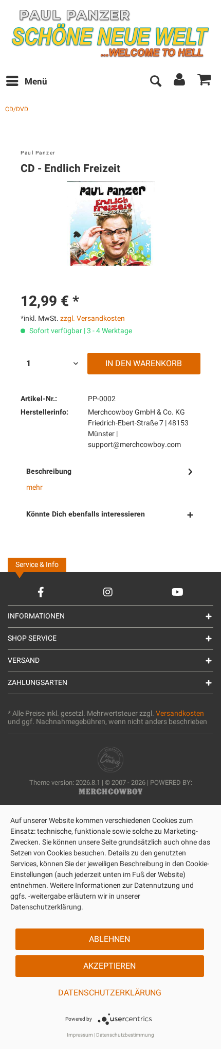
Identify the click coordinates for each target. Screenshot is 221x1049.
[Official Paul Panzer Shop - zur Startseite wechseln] (109, 33)
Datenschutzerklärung (109, 993)
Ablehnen (109, 939)
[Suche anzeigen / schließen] (155, 82)
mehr (34, 487)
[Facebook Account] (41, 592)
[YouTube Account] (177, 592)
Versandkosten (180, 713)
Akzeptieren (109, 966)
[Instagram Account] (108, 592)
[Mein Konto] (180, 82)
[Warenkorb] (204, 82)
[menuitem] (26, 82)
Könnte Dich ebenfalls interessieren (85, 514)
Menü (36, 81)
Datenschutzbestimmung (125, 1035)
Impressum (80, 1035)
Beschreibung (48, 471)
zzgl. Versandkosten (92, 318)
